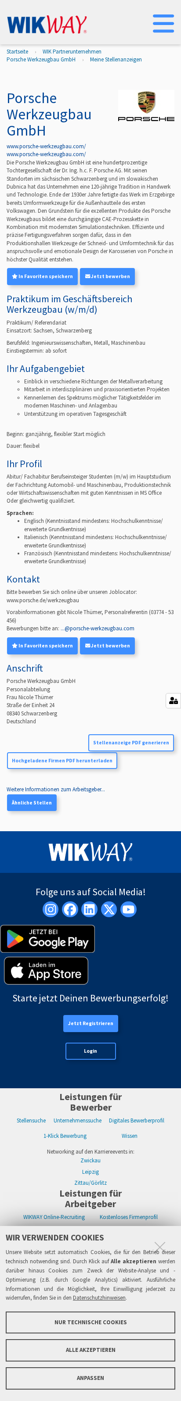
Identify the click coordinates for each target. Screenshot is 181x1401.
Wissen (130, 1136)
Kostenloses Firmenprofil (129, 1217)
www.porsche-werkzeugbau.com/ (46, 146)
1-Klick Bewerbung (65, 1136)
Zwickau (90, 1160)
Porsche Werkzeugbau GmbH (41, 59)
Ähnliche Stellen (32, 803)
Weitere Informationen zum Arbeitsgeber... (56, 789)
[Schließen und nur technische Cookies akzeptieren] (160, 1247)
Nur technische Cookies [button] (90, 1322)
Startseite (17, 51)
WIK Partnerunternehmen (72, 51)
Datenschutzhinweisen (99, 1297)
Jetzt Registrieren (90, 1023)
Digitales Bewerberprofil (136, 1120)
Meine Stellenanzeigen (116, 59)
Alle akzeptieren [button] (91, 1350)
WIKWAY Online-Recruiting (54, 1217)
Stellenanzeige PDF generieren (131, 743)
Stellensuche (31, 1120)
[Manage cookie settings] (173, 700)
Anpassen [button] (90, 1378)
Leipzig (90, 1172)
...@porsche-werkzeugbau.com (97, 628)
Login (90, 1051)
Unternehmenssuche (77, 1120)
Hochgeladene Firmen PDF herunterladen (62, 761)
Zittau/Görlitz (90, 1183)
